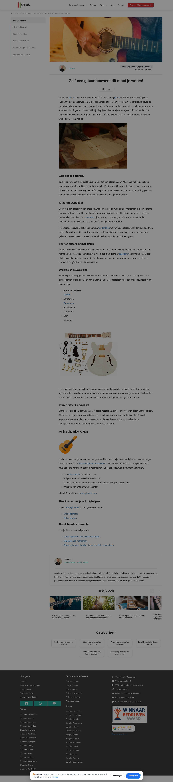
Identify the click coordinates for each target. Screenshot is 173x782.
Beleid (55, 777)
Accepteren (133, 776)
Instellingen (117, 776)
